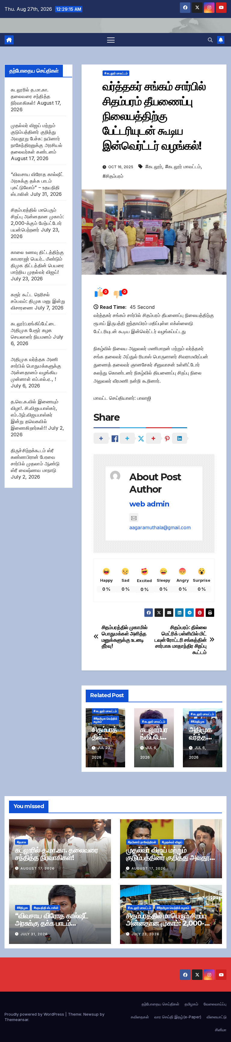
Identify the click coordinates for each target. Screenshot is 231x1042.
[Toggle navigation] (110, 39)
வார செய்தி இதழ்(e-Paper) (177, 1016)
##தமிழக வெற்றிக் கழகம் (105, 720)
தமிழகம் (191, 1004)
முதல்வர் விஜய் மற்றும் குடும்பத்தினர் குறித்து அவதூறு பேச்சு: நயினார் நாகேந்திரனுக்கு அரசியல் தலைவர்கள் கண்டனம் (36, 138)
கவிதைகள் (140, 1016)
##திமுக (22, 907)
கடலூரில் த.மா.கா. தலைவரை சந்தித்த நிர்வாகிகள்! (30, 96)
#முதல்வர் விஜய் (172, 842)
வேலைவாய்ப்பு (215, 1004)
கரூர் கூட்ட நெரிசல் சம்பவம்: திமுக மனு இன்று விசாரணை (38, 301)
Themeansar (16, 1019)
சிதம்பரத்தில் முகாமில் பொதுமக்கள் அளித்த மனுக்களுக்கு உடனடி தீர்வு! (124, 636)
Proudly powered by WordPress (35, 1014)
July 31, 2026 (34, 934)
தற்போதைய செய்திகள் (160, 1004)
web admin (149, 504)
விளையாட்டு (216, 1016)
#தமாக (21, 842)
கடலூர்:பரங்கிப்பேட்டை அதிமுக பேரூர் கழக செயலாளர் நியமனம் (33, 330)
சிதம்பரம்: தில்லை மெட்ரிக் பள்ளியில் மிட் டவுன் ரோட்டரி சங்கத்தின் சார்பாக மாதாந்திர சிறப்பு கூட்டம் (181, 639)
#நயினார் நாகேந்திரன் (142, 842)
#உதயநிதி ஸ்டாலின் (46, 907)
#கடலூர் (153, 166)
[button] (210, 40)
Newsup (91, 1014)
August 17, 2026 (37, 868)
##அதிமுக (198, 721)
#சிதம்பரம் (113, 176)
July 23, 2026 (145, 934)
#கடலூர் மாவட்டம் (183, 166)
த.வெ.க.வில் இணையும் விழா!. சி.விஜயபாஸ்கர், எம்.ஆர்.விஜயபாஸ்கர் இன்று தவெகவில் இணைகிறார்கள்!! (35, 415)
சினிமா (220, 1029)
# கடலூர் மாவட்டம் (116, 73)
